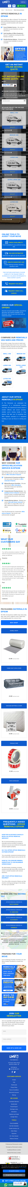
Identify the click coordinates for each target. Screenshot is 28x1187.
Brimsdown (14, 1111)
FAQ (14, 1082)
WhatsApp (22, 5)
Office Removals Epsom (19, 10)
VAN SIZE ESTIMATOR (14, 254)
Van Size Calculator (14, 1125)
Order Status (14, 1131)
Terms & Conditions (14, 1089)
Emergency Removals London (14, 1147)
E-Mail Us (14, 1067)
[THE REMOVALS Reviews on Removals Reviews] (7, 524)
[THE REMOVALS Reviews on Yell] (7, 531)
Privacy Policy (22, 1167)
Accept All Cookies (14, 1171)
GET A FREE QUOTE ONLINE (15, 1181)
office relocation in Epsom (13, 474)
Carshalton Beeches (14, 1101)
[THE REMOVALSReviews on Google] (21, 531)
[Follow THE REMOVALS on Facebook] (12, 1072)
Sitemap (14, 1095)
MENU (23, 2)
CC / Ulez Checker (14, 1136)
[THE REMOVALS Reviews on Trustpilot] (21, 524)
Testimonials (14, 1084)
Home (2, 10)
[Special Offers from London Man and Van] (14, 323)
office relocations (16, 485)
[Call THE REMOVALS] (13, 5)
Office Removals (9, 10)
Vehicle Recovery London (14, 1152)
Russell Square (14, 1106)
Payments (14, 1133)
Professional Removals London (14, 1144)
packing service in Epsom (11, 492)
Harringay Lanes (14, 1109)
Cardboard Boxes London (14, 1150)
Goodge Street (14, 1116)
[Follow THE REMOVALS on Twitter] (15, 1072)
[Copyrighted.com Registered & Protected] (14, 1158)
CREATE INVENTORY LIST (14, 264)
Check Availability (14, 1123)
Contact (14, 1079)
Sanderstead (14, 1104)
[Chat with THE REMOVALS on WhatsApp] (6, 1184)
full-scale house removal (15, 502)
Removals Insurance (14, 1092)
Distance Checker (14, 1138)
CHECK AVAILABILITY (14, 244)
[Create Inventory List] (14, 985)
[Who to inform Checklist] (14, 999)
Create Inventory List (14, 1128)
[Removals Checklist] (14, 971)
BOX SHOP (14, 622)
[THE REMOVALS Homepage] (6, 2)
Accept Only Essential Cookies (14, 1175)
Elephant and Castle (14, 1114)
